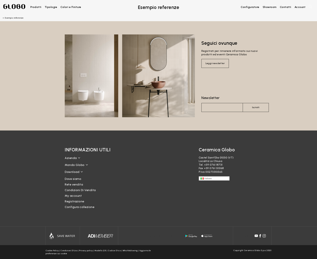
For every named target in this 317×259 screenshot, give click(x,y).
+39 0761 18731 (213, 164)
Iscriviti (255, 107)
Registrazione (74, 201)
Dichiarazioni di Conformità (82, 177)
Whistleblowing (130, 250)
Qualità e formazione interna (84, 173)
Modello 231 (100, 250)
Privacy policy (86, 250)
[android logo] (191, 236)
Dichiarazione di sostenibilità (83, 167)
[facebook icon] (260, 235)
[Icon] (63, 236)
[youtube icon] (256, 235)
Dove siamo (73, 179)
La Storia (71, 160)
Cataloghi (71, 174)
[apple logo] (207, 236)
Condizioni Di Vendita (80, 190)
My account (73, 196)
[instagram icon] (264, 235)
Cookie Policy (52, 250)
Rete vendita (74, 184)
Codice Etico (114, 250)
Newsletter (210, 98)
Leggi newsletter (215, 63)
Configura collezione (79, 207)
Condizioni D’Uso (68, 250)
